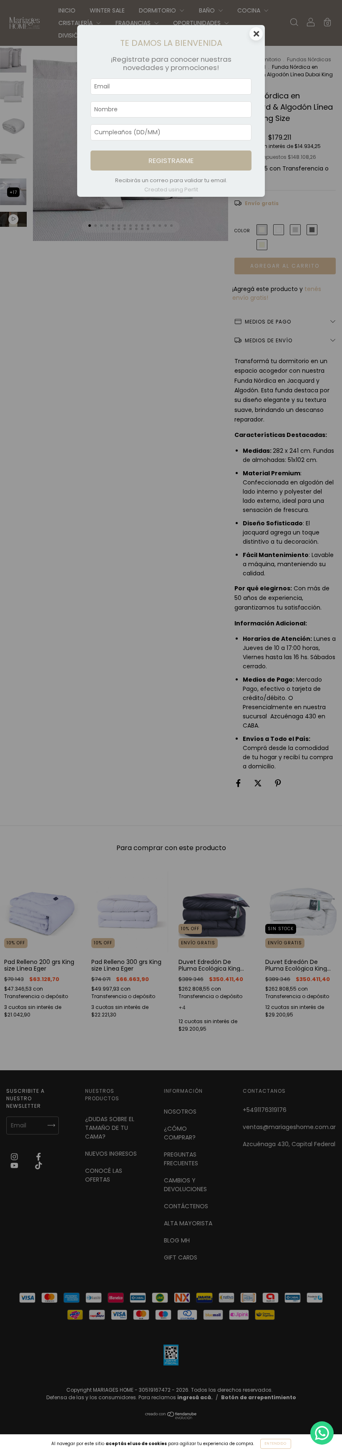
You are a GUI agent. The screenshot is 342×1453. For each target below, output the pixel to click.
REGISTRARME (171, 161)
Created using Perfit (171, 189)
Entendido (276, 1443)
